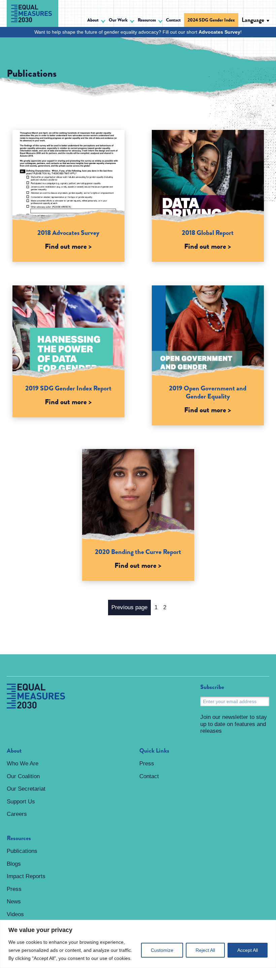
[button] (96, 21)
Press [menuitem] (14, 889)
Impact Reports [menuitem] (26, 876)
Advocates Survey (219, 32)
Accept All (247, 950)
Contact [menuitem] (173, 19)
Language (253, 19)
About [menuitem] (14, 751)
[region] (138, 944)
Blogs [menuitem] (14, 864)
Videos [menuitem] (15, 914)
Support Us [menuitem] (21, 801)
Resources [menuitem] (19, 838)
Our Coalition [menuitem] (23, 776)
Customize (162, 950)
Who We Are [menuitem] (22, 763)
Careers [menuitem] (17, 814)
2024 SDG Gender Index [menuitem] (211, 19)
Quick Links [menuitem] (154, 751)
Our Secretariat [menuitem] (26, 789)
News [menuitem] (14, 901)
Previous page (129, 607)
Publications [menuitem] (22, 851)
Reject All (205, 950)
